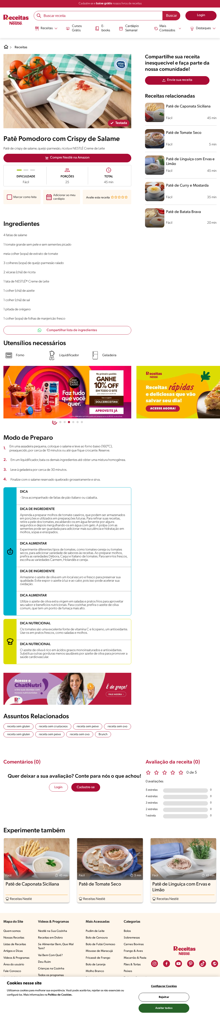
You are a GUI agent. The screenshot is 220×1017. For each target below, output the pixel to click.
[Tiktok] (202, 963)
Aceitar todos (164, 1008)
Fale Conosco (12, 971)
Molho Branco (95, 971)
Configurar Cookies (164, 986)
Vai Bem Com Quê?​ (50, 955)
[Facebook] (166, 963)
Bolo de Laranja (95, 964)
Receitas (21, 47)
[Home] (6, 48)
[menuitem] (46, 30)
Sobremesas (132, 937)
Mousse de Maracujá (99, 951)
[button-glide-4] (77, 422)
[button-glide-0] (60, 422)
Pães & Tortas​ (132, 964)
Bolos (127, 931)
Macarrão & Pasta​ (135, 958)
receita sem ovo (117, 726)
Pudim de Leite (95, 931)
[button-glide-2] (69, 422)
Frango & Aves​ (133, 951)
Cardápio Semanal (132, 28)
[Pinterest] (190, 963)
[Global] (214, 963)
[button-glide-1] (65, 422)
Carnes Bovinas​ (134, 944)
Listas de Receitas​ (14, 944)
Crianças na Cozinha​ (51, 968)
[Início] (16, 20)
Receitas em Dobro (50, 937)
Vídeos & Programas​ (16, 958)
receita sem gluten (18, 726)
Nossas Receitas (13, 937)
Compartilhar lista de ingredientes (72, 330)
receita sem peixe (88, 726)
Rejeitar (164, 997)
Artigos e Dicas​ (13, 951)
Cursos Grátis (77, 28)
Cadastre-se (86, 787)
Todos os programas (51, 975)
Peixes (128, 971)
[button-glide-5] (82, 422)
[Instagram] (154, 963)
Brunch (103, 734)
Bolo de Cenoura (97, 937)
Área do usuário (13, 964)
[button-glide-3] (73, 422)
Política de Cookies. (60, 994)
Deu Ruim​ (44, 962)
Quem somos (12, 931)
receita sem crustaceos (53, 726)
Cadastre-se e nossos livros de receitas (110, 3)
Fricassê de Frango (98, 958)
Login (58, 787)
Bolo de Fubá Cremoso (100, 944)
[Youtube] (178, 963)
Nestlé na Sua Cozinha (52, 931)
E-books (105, 28)
